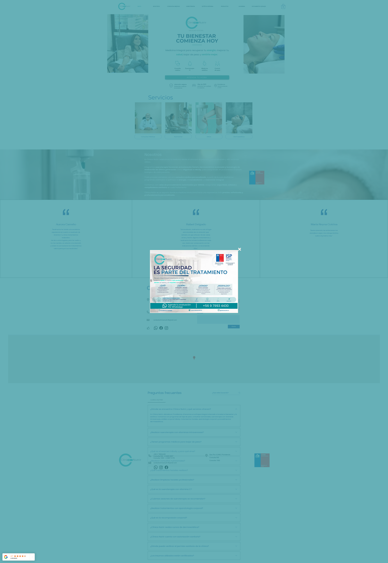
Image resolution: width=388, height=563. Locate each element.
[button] (239, 249)
